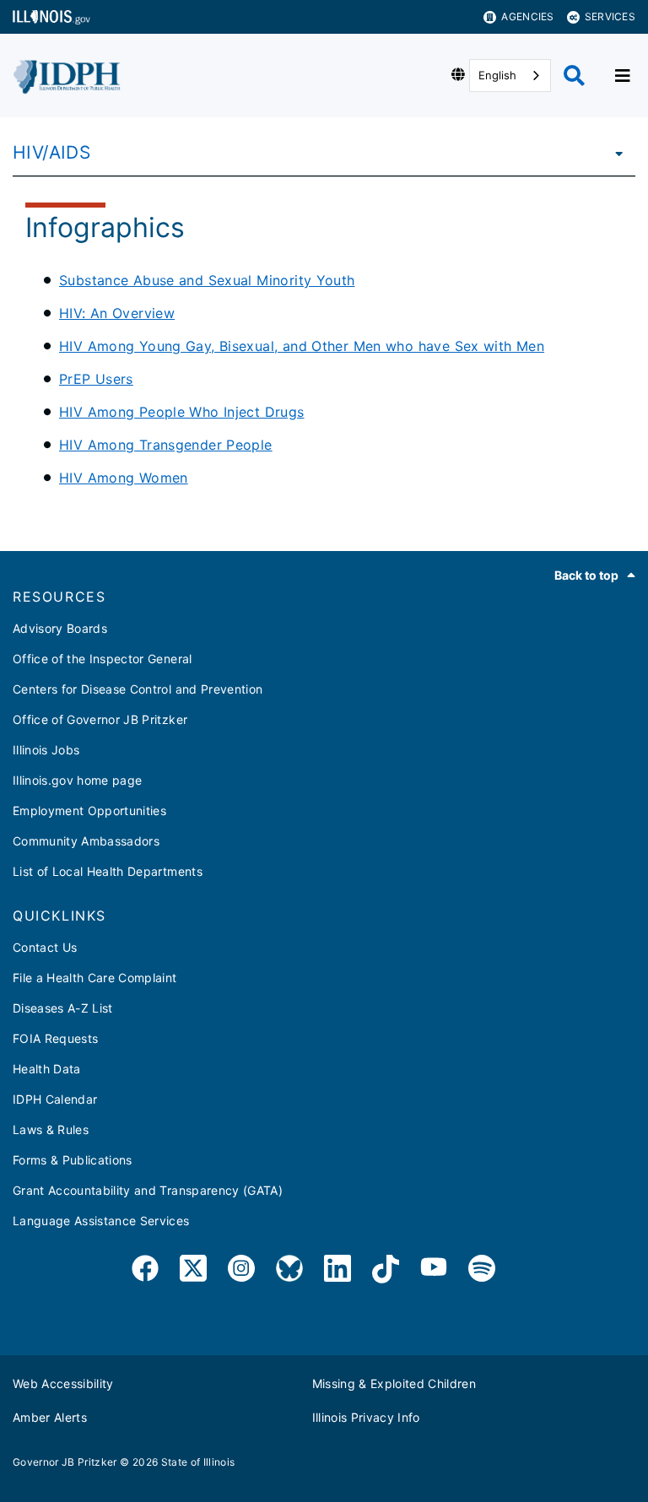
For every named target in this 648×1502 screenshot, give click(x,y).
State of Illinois (198, 1462)
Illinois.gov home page (77, 780)
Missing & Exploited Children (394, 1383)
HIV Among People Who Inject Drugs (182, 411)
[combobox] (510, 75)
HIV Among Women (123, 477)
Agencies (527, 16)
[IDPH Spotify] (481, 1271)
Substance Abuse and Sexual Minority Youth (207, 280)
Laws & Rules (51, 1129)
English (497, 75)
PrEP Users (96, 378)
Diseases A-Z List (63, 1008)
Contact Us (45, 947)
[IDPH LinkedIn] (337, 1271)
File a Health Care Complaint (95, 977)
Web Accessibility (63, 1383)
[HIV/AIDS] (614, 152)
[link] (145, 1271)
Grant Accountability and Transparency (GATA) (148, 1190)
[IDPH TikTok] (385, 1271)
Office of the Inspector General (102, 658)
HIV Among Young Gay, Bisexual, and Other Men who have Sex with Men (301, 346)
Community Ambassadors (86, 841)
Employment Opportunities (89, 810)
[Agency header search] (574, 75)
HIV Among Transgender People (166, 444)
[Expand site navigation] (622, 76)
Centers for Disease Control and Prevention (137, 689)
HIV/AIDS (51, 152)
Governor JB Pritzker (65, 1462)
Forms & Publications (72, 1160)
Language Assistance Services (101, 1220)
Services (610, 16)
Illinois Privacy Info (366, 1417)
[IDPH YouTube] (433, 1271)
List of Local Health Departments (107, 871)
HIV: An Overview (117, 313)
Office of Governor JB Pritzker (100, 719)
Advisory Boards (60, 628)
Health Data (47, 1069)
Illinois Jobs (46, 750)
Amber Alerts (50, 1417)
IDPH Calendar (55, 1099)
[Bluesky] (289, 1271)
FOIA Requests (55, 1038)
